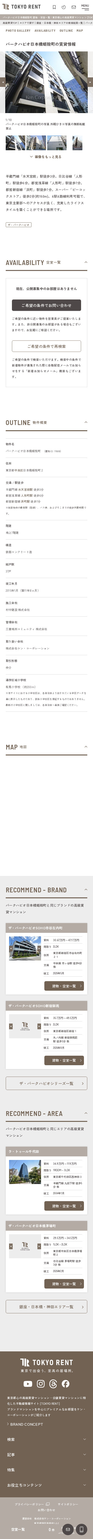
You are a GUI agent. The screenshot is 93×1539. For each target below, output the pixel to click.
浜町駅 (25, 501)
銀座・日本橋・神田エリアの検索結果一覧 (59, 23)
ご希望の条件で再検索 (46, 346)
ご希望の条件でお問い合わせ (46, 305)
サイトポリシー (68, 1504)
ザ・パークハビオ (18, 225)
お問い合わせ (46, 1510)
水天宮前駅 (25, 489)
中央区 (19, 470)
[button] (3, 82)
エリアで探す (27, 23)
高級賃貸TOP (10, 23)
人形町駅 (27, 495)
